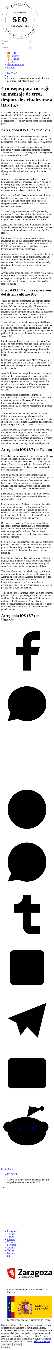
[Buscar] (31, 41)
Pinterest (11, 1239)
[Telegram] (27, 1045)
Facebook (11, 1245)
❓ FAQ (11, 61)
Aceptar (17, 1344)
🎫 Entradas (13, 56)
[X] (27, 781)
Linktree (11, 1253)
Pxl (8, 1255)
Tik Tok (11, 1247)
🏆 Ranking (13, 58)
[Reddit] (27, 1151)
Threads (11, 1234)
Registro (11, 67)
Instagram (11, 1231)
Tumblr (10, 1236)
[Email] (27, 1098)
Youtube (11, 1242)
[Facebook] (27, 676)
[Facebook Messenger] (27, 729)
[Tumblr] (27, 940)
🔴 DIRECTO (14, 53)
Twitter (10, 1250)
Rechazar (6, 1344)
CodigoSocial (7, 1169)
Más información (42, 1341)
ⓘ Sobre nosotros (15, 64)
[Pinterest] (27, 834)
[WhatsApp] (27, 887)
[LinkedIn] (27, 993)
